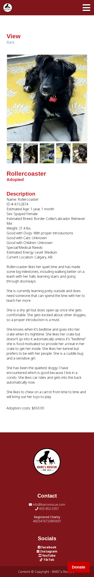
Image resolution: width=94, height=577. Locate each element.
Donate (78, 567)
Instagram (48, 551)
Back (10, 42)
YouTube (48, 555)
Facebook (48, 547)
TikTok (48, 560)
